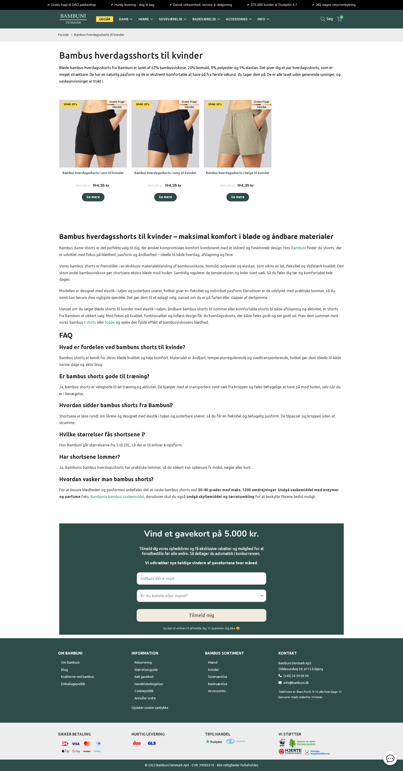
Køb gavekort (144, 677)
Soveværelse (217, 677)
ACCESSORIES (236, 19)
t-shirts (90, 322)
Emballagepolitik (73, 684)
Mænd (212, 662)
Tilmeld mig (201, 615)
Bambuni (298, 248)
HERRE (144, 19)
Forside (63, 35)
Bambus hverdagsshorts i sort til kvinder (93, 173)
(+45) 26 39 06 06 (296, 676)
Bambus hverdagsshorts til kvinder (99, 35)
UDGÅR (104, 19)
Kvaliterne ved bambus (77, 677)
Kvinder (213, 670)
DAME (124, 19)
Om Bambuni (70, 662)
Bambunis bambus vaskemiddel (117, 496)
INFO (261, 19)
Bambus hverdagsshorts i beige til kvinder (238, 173)
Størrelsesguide (146, 670)
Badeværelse (217, 684)
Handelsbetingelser (149, 684)
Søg (329, 19)
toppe (110, 322)
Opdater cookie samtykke (150, 708)
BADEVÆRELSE (204, 19)
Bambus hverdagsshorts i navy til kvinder (165, 173)
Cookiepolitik (144, 691)
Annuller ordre (145, 698)
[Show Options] (262, 596)
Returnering (143, 662)
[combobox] (200, 596)
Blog (64, 670)
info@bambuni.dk (296, 683)
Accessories (217, 691)
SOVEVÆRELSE (170, 19)
